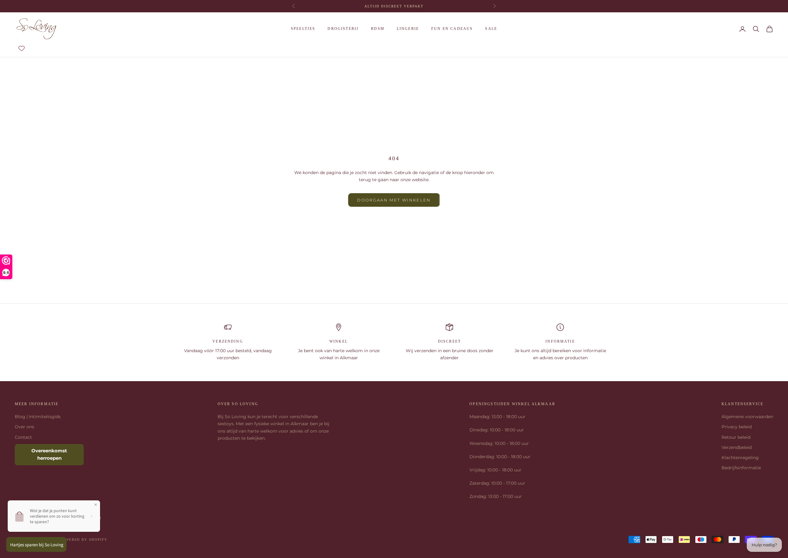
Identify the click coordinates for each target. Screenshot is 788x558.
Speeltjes (303, 28)
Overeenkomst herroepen (49, 454)
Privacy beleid (737, 427)
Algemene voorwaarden (747, 416)
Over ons (24, 427)
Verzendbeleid (737, 447)
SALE (491, 28)
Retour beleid (736, 437)
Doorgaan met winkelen (394, 200)
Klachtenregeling (740, 457)
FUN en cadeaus (452, 28)
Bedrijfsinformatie (741, 467)
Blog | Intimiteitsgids (38, 416)
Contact (23, 437)
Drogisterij (343, 28)
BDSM (377, 28)
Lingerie (408, 28)
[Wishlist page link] (21, 48)
